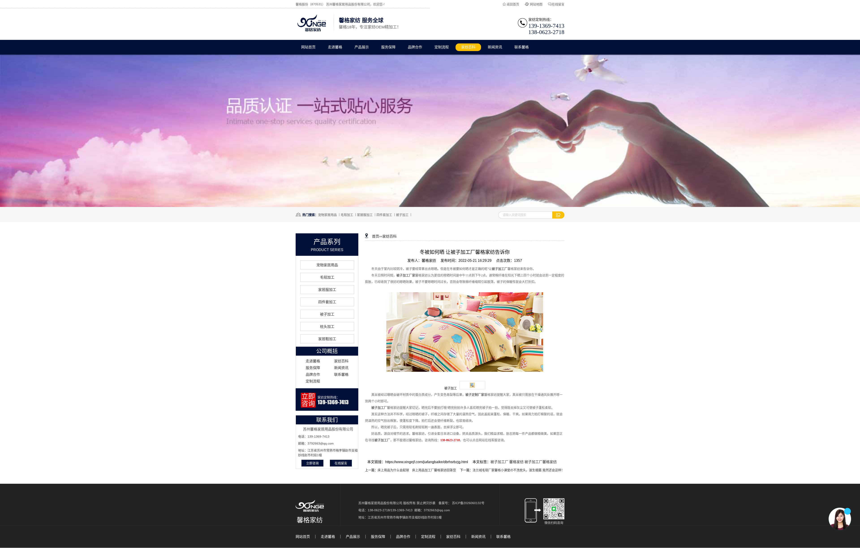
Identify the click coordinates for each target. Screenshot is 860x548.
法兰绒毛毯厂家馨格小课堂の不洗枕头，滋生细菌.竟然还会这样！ (518, 470)
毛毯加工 (347, 215)
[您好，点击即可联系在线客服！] (840, 519)
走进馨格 (335, 47)
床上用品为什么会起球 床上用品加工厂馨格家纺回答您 (417, 470)
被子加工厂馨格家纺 (541, 462)
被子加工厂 (499, 462)
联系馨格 (521, 47)
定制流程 (441, 47)
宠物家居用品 (327, 215)
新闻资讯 (495, 47)
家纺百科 (468, 47)
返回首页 (513, 4)
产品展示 (362, 47)
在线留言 (558, 4)
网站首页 (308, 47)
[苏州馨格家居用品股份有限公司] (312, 31)
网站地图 (536, 4)
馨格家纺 (517, 462)
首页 (375, 236)
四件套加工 (384, 215)
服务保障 (388, 47)
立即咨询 (312, 463)
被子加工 (402, 215)
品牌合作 (415, 47)
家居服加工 (365, 215)
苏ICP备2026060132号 (468, 503)
